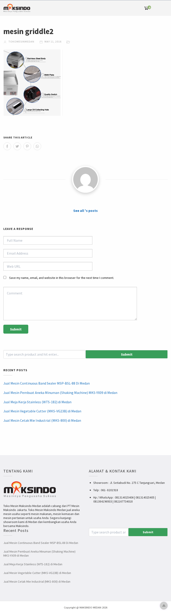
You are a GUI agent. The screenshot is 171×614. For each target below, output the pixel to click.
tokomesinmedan (21, 41)
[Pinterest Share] (27, 146)
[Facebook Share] (7, 146)
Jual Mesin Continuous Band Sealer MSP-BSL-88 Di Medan (46, 383)
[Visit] (85, 179)
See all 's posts (85, 210)
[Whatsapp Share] (37, 146)
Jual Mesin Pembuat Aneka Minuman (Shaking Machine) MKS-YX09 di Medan (60, 392)
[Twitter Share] (17, 146)
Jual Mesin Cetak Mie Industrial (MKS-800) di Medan (42, 420)
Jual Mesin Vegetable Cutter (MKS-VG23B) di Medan (42, 411)
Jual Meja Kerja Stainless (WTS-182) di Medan (37, 402)
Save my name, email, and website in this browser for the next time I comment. (61, 278)
